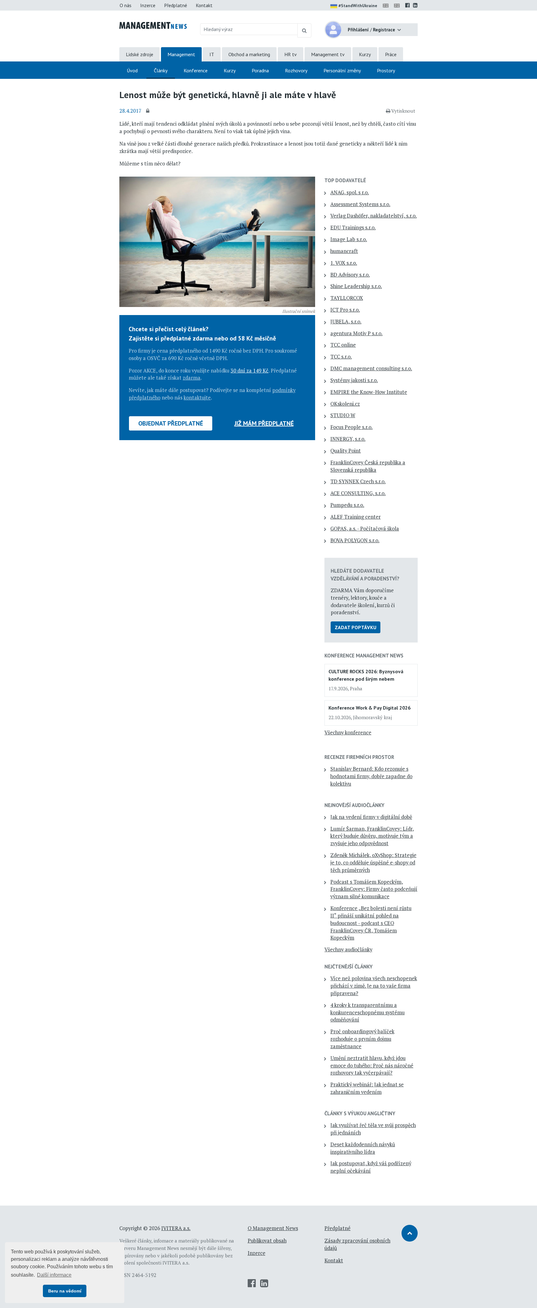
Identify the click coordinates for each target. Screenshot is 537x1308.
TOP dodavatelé (345, 180)
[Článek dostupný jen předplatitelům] (148, 111)
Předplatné (175, 5)
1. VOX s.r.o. (343, 262)
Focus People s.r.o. (351, 427)
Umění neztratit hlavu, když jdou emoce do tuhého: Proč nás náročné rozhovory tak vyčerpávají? (371, 1065)
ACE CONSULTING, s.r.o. (358, 493)
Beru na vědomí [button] (64, 1290)
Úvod (132, 70)
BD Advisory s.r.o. (350, 274)
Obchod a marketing (249, 54)
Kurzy (365, 54)
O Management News (273, 1228)
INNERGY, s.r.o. (347, 438)
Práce (391, 54)
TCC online (343, 344)
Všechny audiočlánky (348, 949)
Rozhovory (296, 70)
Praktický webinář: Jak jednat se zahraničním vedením (367, 1088)
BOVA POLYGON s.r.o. (354, 540)
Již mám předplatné (264, 423)
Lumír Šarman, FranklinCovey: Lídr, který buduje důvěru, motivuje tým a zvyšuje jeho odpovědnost (372, 836)
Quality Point (345, 450)
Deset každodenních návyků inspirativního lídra (362, 1148)
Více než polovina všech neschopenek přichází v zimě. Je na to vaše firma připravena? (373, 986)
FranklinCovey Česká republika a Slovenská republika (367, 466)
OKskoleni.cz (345, 403)
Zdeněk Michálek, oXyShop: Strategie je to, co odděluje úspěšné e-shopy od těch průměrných (373, 862)
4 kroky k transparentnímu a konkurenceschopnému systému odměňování (367, 1012)
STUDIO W (342, 415)
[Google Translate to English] (398, 5)
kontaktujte (197, 397)
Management (181, 54)
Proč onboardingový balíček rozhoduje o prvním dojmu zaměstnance (362, 1039)
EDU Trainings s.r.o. (353, 227)
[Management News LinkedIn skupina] (415, 5)
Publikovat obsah (267, 1240)
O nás (125, 5)
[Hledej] (304, 30)
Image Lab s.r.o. (348, 239)
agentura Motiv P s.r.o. (356, 333)
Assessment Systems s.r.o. (360, 204)
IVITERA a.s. (175, 1228)
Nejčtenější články (348, 966)
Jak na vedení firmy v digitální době (371, 817)
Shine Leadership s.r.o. (356, 286)
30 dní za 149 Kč (249, 370)
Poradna (260, 70)
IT (211, 54)
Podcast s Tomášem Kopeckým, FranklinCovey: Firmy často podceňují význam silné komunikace (373, 889)
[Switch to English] (387, 5)
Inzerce (147, 5)
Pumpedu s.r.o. (347, 505)
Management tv (328, 54)
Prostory (386, 70)
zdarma (191, 377)
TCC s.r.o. (341, 356)
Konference (196, 70)
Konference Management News (363, 655)
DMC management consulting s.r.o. (371, 368)
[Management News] (153, 25)
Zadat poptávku (355, 627)
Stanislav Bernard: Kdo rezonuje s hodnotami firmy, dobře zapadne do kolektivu (371, 776)
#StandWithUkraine (357, 5)
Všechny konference (347, 732)
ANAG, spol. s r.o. (349, 192)
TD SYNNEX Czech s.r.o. (358, 481)
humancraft (344, 251)
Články (161, 70)
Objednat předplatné (170, 423)
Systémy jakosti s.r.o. (354, 380)
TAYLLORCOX (346, 298)
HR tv (290, 54)
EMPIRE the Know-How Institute (368, 392)
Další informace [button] (54, 1275)
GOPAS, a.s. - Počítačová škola (364, 528)
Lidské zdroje (139, 54)
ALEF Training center (355, 516)
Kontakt (204, 5)
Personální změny (342, 70)
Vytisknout (403, 111)
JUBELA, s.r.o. (345, 321)
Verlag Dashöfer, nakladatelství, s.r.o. (373, 215)
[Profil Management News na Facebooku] (407, 5)
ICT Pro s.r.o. (345, 309)
